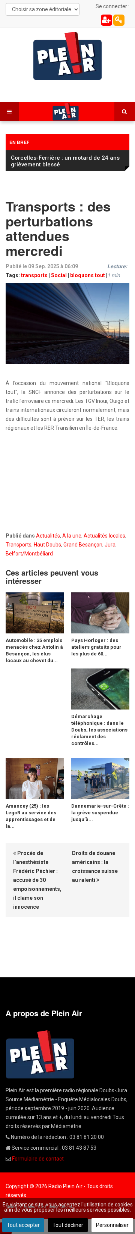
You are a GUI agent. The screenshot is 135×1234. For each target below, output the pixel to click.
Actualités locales (104, 536)
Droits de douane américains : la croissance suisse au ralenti (95, 866)
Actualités (48, 536)
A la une (71, 536)
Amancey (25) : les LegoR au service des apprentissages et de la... (31, 816)
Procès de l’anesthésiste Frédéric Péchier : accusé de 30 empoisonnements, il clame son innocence (37, 880)
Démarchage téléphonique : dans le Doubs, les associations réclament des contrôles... (99, 730)
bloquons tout (87, 275)
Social (59, 275)
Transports (19, 545)
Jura (110, 545)
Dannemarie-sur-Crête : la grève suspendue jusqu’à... (100, 812)
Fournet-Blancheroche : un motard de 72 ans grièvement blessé (65, 161)
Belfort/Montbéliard (29, 554)
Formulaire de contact (38, 1159)
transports (34, 275)
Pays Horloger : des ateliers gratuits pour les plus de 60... (96, 647)
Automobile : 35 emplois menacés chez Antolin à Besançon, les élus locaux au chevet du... (34, 650)
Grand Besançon (82, 545)
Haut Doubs (47, 545)
